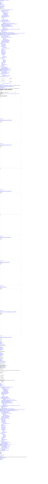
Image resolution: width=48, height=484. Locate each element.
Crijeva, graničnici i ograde (4, 439)
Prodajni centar (1, 358)
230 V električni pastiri (5, 390)
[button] (1, 143)
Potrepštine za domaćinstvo (4, 67)
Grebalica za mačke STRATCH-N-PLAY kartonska (6, 86)
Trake (3, 18)
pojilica (13, 93)
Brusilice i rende (3, 421)
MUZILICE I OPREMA (10, 26)
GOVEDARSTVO (8, 398)
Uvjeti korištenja (2, 349)
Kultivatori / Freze (3, 49)
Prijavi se (1, 353)
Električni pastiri (3, 11)
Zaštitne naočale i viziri (4, 57)
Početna (1, 85)
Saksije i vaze (2, 65)
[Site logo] (1, 7)
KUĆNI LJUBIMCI (4, 85)
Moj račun (1, 352)
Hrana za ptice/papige (5, 39)
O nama (1, 341)
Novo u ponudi (1, 342)
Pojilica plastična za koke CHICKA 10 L (6, 191)
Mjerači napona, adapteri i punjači (5, 15)
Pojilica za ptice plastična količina (4, 92)
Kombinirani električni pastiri (6, 12)
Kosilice (2, 50)
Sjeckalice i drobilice (3, 429)
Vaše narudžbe (1, 354)
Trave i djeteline (3, 62)
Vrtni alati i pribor (3, 437)
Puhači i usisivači (3, 52)
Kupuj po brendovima (2, 344)
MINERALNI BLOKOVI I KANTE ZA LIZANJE (8, 23)
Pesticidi (2, 31)
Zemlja (2, 63)
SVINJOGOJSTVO (9, 402)
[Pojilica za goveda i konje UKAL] (10, 260)
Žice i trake (2, 17)
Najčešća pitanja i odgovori (3, 361)
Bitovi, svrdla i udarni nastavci (6, 423)
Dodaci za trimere (5, 56)
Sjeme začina (4, 60)
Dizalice (2, 424)
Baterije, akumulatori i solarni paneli (5, 10)
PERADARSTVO (8, 24)
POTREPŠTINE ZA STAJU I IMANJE (15, 29)
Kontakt (1, 360)
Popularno (1, 343)
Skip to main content (6, 0)
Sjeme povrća (4, 59)
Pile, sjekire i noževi (3, 427)
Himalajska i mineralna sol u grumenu (5, 72)
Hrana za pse (4, 38)
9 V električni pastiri (5, 13)
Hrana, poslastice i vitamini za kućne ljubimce (6, 37)
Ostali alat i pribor (3, 51)
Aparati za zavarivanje (3, 45)
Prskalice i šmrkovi (3, 449)
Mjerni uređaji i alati (3, 425)
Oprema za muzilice (5, 28)
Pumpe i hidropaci (3, 53)
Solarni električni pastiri (5, 391)
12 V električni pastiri (5, 14)
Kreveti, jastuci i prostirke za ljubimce (5, 40)
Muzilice (4, 404)
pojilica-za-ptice (16, 93)
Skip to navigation (2, 0)
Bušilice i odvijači (3, 46)
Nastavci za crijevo (3, 74)
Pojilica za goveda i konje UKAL (4, 262)
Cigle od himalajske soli (4, 71)
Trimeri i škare (3, 54)
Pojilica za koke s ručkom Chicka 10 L (5, 237)
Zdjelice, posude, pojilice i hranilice (5, 42)
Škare (3, 55)
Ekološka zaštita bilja (3, 30)
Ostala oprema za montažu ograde (5, 20)
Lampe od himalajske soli (4, 447)
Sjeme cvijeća (4, 61)
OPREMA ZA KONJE (9, 25)
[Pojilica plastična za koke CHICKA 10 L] (10, 167)
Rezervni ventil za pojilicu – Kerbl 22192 (6, 337)
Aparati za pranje (3, 420)
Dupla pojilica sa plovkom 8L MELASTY (6, 120)
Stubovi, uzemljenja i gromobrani (5, 16)
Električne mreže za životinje (4, 396)
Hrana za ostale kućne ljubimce (6, 415)
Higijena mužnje (4, 27)
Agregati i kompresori (3, 419)
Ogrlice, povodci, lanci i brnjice (4, 41)
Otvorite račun (1, 456)
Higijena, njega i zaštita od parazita (5, 36)
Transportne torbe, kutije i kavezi (5, 417)
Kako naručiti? (1, 347)
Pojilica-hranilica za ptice (3, 88)
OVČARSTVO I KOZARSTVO (13, 400)
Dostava (1, 359)
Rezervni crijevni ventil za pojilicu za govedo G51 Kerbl (8, 311)
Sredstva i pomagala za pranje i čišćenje (5, 68)
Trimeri (3, 431)
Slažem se (5, 457)
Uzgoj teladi (4, 22)
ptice (18, 93)
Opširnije (2, 457)
